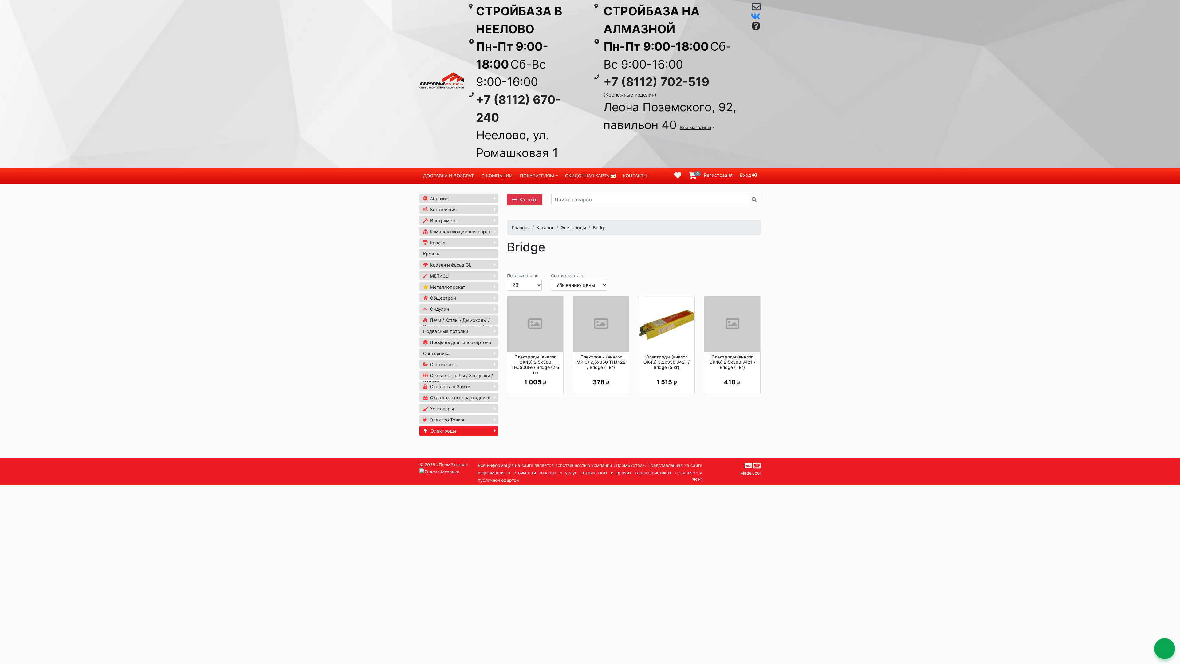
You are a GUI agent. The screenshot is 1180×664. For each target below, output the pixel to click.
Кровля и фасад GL (450, 265)
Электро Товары (447, 420)
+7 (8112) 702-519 (656, 82)
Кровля (431, 254)
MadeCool (750, 473)
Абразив (438, 198)
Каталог (528, 199)
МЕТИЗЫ (439, 276)
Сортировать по (567, 275)
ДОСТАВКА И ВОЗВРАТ (448, 176)
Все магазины (695, 127)
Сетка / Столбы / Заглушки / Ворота (458, 379)
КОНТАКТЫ (635, 176)
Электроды (443, 431)
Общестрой (442, 298)
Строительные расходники (460, 398)
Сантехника (436, 353)
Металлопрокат (447, 287)
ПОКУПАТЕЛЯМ (537, 176)
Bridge (600, 228)
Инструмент (443, 220)
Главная (521, 228)
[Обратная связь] (756, 8)
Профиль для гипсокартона (460, 342)
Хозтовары (441, 409)
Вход (745, 175)
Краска (437, 243)
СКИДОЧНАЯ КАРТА (588, 176)
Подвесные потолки (445, 331)
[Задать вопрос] (756, 26)
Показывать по (522, 275)
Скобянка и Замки (449, 386)
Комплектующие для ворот (460, 232)
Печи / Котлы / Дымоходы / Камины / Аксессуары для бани (458, 324)
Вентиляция (443, 209)
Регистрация (718, 175)
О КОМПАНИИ (497, 176)
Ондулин (439, 309)
